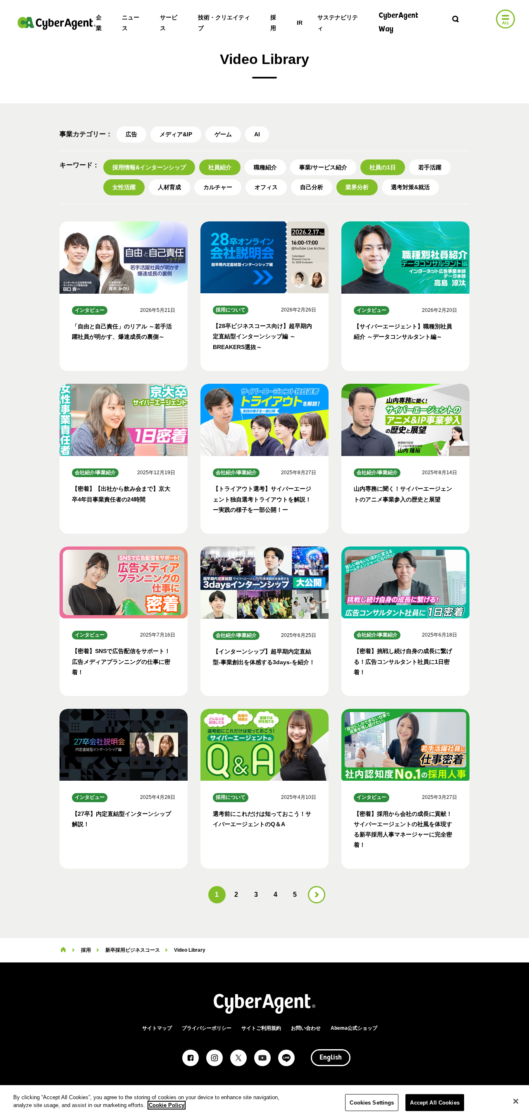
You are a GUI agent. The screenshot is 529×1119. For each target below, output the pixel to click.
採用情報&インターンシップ (149, 167)
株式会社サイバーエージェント (56, 23)
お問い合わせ (306, 1028)
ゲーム (223, 134)
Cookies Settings (372, 1103)
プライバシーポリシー (206, 1028)
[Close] (516, 1101)
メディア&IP (176, 134)
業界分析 (357, 187)
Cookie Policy (166, 1105)
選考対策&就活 (410, 187)
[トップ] (63, 950)
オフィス (266, 187)
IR (300, 22)
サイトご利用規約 (261, 1028)
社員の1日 (382, 167)
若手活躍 (429, 167)
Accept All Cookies (434, 1103)
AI (257, 134)
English (330, 1058)
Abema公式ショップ (354, 1028)
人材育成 (169, 187)
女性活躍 (124, 187)
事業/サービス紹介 (323, 167)
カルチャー (217, 187)
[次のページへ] (316, 894)
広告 (131, 134)
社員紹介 (219, 167)
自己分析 (311, 187)
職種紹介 (265, 167)
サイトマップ (157, 1028)
